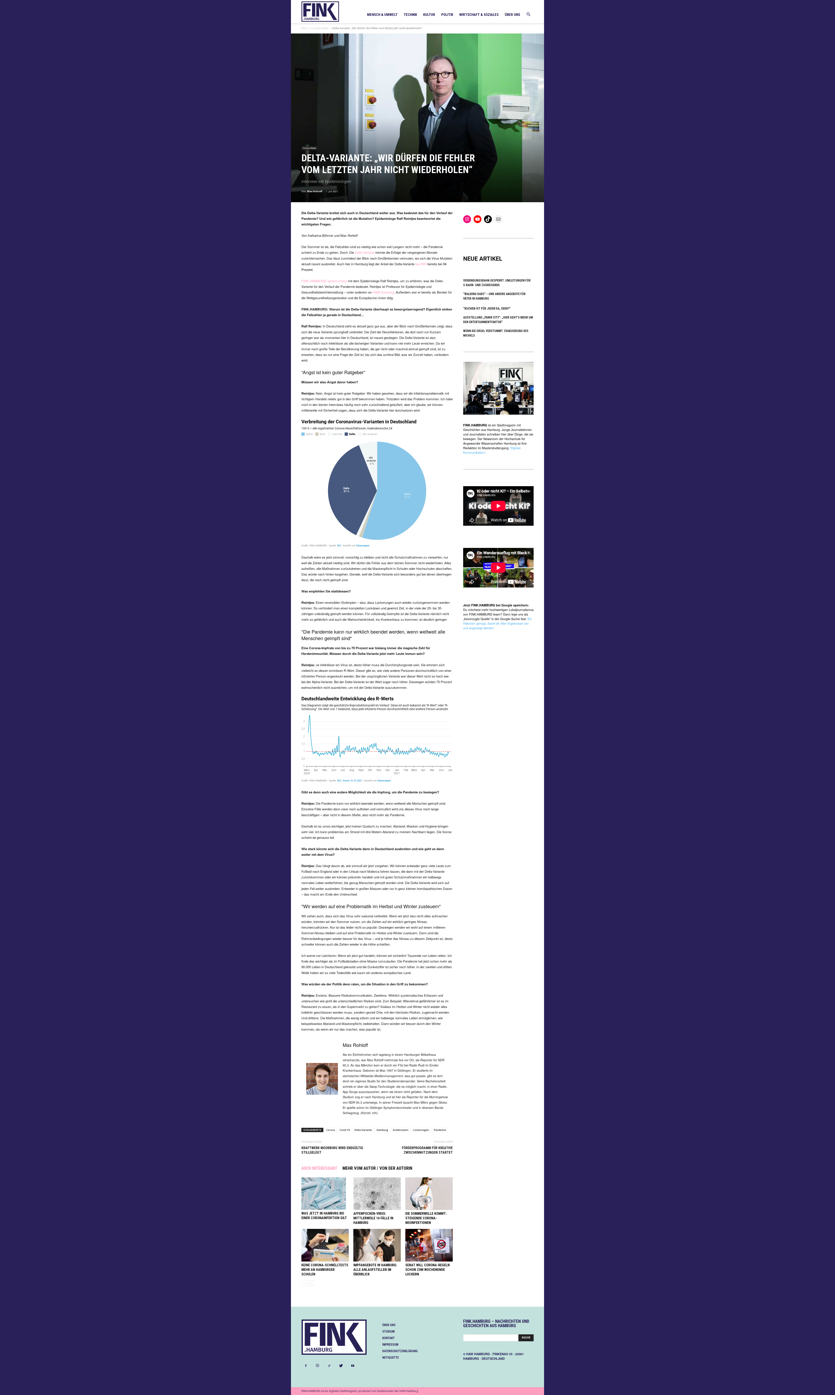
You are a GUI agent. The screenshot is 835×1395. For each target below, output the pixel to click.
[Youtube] (352, 1366)
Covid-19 (345, 1129)
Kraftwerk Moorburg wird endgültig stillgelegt (332, 1150)
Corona (330, 1129)
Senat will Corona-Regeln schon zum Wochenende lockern (427, 1269)
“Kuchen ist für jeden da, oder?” (487, 308)
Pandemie (440, 1129)
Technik (410, 14)
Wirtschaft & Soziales (479, 14)
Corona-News (319, 28)
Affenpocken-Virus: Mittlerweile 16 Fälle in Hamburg (373, 1218)
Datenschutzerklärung (400, 1351)
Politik (447, 14)
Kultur (429, 14)
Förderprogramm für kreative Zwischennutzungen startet (427, 1150)
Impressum (390, 1344)
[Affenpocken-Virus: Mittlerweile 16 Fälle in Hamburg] (377, 1193)
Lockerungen (421, 1129)
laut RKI (421, 264)
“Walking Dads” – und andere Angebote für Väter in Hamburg (494, 296)
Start (304, 28)
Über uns (512, 14)
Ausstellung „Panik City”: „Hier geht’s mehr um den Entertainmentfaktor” (498, 320)
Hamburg (382, 1129)
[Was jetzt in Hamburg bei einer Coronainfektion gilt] (325, 1193)
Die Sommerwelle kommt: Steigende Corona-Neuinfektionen (426, 1218)
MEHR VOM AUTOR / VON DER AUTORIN (377, 1168)
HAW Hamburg (383, 292)
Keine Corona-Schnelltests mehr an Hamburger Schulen (324, 1269)
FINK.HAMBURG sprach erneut (324, 281)
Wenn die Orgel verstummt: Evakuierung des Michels (495, 333)
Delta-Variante (365, 252)
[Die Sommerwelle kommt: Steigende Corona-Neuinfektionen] (429, 1193)
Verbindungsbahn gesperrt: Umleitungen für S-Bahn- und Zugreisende (497, 283)
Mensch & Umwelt (382, 14)
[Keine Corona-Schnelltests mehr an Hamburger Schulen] (325, 1245)
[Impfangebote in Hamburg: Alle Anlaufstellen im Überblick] (377, 1245)
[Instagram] (317, 1365)
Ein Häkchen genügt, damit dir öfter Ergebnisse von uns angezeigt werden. (497, 623)
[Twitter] (341, 1366)
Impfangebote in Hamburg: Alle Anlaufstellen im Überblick (375, 1269)
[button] (528, 15)
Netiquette (390, 1357)
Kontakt (388, 1338)
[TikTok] (329, 1366)
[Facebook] (305, 1366)
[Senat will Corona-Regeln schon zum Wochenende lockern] (429, 1245)
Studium (388, 1331)
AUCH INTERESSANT (319, 1168)
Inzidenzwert (400, 1129)
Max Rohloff (314, 191)
